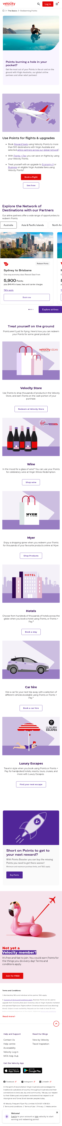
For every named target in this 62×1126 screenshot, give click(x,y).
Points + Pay (20, 156)
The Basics (12, 11)
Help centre (9, 1044)
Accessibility (9, 1048)
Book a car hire (31, 708)
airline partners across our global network (37, 150)
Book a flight (31, 177)
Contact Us (9, 1040)
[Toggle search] (38, 4)
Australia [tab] (8, 225)
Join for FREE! (13, 976)
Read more (8, 1016)
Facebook (10, 1082)
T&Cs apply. (9, 290)
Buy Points (14, 875)
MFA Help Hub (10, 1056)
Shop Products (31, 556)
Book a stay (31, 632)
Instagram (28, 1082)
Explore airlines (50, 309)
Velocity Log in (10, 1052)
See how (31, 185)
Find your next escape (31, 784)
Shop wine (31, 482)
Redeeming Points (28, 11)
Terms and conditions (13, 1106)
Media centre (51, 1106)
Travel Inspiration (40, 1044)
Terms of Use (30, 1106)
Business (12, 167)
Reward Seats (21, 144)
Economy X (48, 164)
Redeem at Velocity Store (31, 409)
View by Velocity (40, 1040)
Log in (48, 4)
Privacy (40, 1106)
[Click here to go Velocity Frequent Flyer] (3, 10)
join (36, 1116)
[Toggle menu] (57, 4)
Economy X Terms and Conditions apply (18, 1000)
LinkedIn (45, 1082)
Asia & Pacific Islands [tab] (32, 225)
